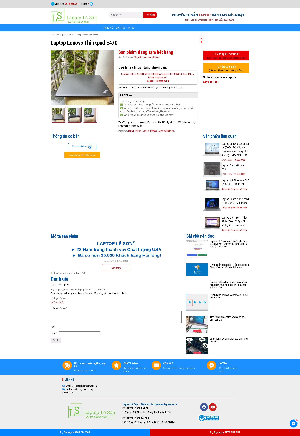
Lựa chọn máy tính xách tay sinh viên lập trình (229, 340)
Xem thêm (116, 267)
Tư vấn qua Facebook (226, 55)
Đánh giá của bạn (58, 298)
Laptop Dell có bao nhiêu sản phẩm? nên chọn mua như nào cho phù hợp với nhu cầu (228, 285)
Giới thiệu (120, 28)
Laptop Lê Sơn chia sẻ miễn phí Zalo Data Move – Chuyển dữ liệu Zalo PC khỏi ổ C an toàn (229, 244)
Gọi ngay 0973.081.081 (227, 432)
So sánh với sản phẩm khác (82, 155)
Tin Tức (130, 28)
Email (54, 333)
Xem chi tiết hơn (80, 146)
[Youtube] (213, 407)
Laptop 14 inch (134, 131)
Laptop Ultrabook (166, 131)
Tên (53, 327)
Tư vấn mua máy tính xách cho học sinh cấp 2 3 (228, 318)
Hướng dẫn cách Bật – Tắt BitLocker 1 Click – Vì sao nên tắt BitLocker (229, 266)
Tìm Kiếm (150, 14)
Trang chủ (108, 28)
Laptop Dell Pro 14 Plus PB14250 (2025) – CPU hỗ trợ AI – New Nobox (235, 221)
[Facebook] (204, 407)
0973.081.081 (72, 3)
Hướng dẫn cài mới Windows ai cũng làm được (229, 296)
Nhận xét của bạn (59, 308)
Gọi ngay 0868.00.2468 (77, 432)
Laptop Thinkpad (67, 34)
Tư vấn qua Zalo (226, 68)
